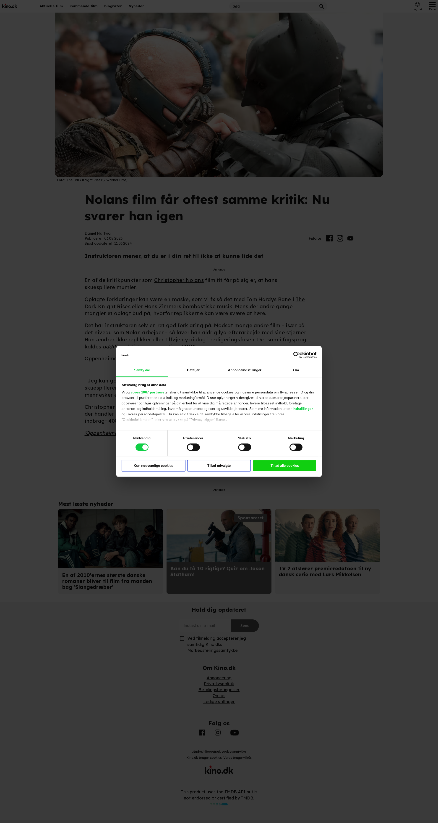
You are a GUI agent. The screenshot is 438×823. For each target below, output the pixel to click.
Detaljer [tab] (193, 370)
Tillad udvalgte (219, 465)
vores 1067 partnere (147, 392)
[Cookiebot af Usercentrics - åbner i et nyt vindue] (297, 355)
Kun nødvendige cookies (153, 465)
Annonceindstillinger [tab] (245, 370)
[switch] (193, 447)
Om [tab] (296, 370)
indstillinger (303, 409)
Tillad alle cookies (285, 465)
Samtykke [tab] (142, 370)
